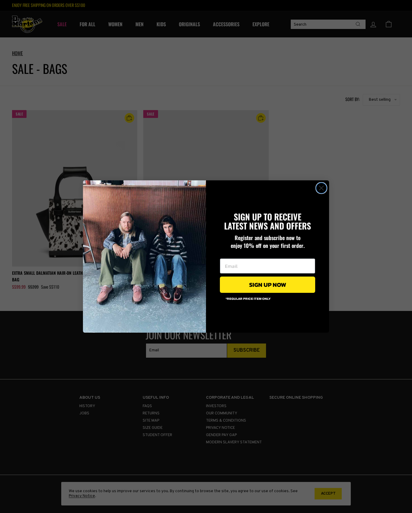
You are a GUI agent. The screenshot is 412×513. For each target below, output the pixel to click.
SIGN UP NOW (267, 284)
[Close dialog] (321, 188)
